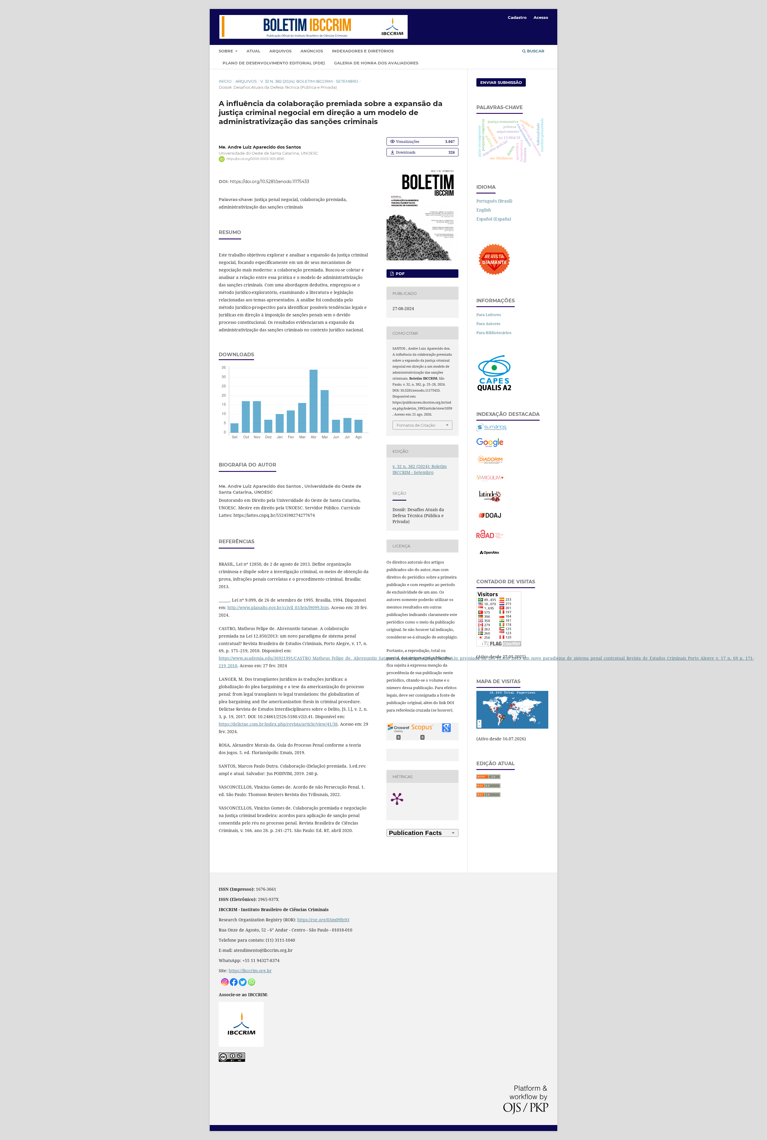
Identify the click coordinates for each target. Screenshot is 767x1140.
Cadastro (517, 17)
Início (225, 81)
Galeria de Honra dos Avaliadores (376, 63)
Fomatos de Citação (416, 425)
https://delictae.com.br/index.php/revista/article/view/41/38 (278, 724)
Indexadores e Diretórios (363, 51)
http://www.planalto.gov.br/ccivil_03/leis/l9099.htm (278, 607)
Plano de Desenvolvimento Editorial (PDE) (274, 63)
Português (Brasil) (494, 201)
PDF (399, 273)
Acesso (541, 17)
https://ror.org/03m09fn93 (323, 919)
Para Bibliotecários (493, 332)
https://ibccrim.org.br (250, 970)
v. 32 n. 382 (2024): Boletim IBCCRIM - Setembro (309, 81)
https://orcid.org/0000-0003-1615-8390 (255, 159)
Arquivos (280, 51)
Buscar (535, 51)
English (483, 210)
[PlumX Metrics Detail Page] (404, 798)
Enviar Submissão (501, 82)
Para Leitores (488, 314)
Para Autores (488, 323)
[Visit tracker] (512, 727)
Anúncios (312, 51)
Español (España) (493, 219)
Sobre (226, 51)
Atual (253, 51)
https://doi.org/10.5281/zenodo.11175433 (269, 181)
